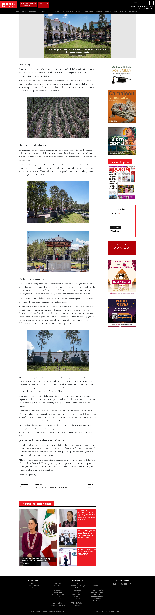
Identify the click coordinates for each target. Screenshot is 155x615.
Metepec (97, 583)
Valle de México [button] (67, 12)
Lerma (97, 588)
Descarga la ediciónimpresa (28, 5)
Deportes (97, 599)
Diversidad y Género (58, 596)
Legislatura (58, 590)
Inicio (17, 12)
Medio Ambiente (58, 603)
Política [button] (24, 12)
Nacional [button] (78, 12)
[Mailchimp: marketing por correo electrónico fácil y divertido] (114, 232)
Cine (77, 592)
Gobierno (58, 586)
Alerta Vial (97, 601)
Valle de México (97, 592)
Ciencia (77, 599)
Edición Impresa (33, 586)
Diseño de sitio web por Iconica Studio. (107, 612)
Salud (58, 601)
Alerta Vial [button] (107, 12)
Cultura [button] (42, 12)
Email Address (115, 214)
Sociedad (58, 592)
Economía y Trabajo (77, 586)
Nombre (112, 220)
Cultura (77, 588)
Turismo (77, 601)
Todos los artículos (119, 12)
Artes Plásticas (77, 596)
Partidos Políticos (58, 588)
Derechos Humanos (58, 605)
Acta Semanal (132, 12)
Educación (58, 599)
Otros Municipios (97, 590)
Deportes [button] (98, 12)
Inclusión (77, 583)
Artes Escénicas (77, 594)
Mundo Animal (97, 596)
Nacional (23, 487)
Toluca (77, 605)
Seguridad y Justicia (58, 594)
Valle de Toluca (77, 603)
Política (58, 583)
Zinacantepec (97, 586)
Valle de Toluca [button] (53, 12)
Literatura (77, 590)
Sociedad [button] (32, 12)
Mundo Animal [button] (88, 12)
